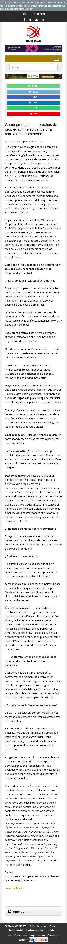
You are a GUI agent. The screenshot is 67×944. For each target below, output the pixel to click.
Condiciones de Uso (34, 930)
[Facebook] (24, 19)
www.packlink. (14, 888)
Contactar (54, 926)
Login (24, 14)
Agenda (18, 912)
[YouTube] (36, 19)
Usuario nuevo (39, 14)
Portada (50, 930)
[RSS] (43, 19)
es (24, 888)
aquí (32, 9)
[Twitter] (30, 19)
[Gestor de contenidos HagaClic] (38, 939)
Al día (9, 141)
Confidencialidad (16, 930)
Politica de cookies (38, 926)
